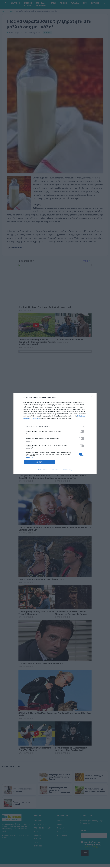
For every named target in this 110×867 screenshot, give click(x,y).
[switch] (81, 431)
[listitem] (55, 426)
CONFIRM (40, 462)
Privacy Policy (67, 470)
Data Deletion (42, 470)
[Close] (92, 397)
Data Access (55, 470)
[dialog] (55, 433)
